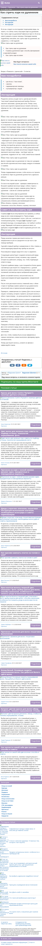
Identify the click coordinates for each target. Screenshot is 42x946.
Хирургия (4, 816)
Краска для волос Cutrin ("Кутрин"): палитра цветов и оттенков (17, 394)
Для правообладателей (23, 925)
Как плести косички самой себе (25, 64)
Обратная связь (6, 923)
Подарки (4, 792)
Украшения (5, 794)
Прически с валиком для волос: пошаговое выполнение (21, 633)
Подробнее (35, 425)
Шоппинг (4, 790)
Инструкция (9, 22)
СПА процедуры (7, 805)
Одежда (4, 788)
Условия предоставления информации (14, 942)
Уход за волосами (7, 799)
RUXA (7, 3)
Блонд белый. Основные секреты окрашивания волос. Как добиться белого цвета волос (20, 672)
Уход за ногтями (7, 801)
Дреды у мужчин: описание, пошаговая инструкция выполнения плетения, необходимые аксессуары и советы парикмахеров (19, 511)
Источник (4, 353)
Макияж (4, 803)
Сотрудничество (21, 922)
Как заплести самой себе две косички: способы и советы (19, 748)
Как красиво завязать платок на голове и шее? (20, 554)
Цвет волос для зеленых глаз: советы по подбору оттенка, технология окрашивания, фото (19, 433)
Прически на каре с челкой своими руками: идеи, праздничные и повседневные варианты (17, 472)
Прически (4, 426)
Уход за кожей (6, 786)
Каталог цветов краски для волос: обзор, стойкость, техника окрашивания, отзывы (20, 710)
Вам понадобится (11, 20)
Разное (3, 812)
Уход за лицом (6, 814)
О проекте (4, 922)
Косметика (5, 796)
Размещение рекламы (23, 923)
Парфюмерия (6, 807)
